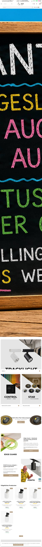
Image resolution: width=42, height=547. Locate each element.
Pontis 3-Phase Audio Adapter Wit (7, 502)
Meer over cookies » (26, 544)
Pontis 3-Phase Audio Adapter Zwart (21, 502)
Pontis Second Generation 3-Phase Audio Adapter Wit (35, 502)
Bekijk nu (31, 450)
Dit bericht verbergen (18, 544)
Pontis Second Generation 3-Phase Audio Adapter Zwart (7, 526)
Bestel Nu (11, 475)
